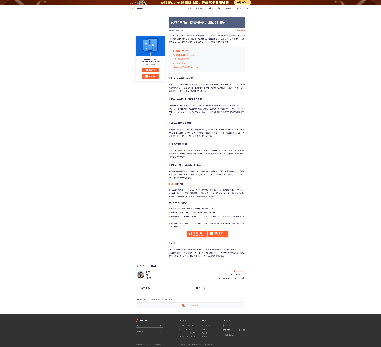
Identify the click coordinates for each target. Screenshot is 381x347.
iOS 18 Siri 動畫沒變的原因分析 (185, 55)
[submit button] (160, 326)
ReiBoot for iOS (150, 59)
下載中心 (210, 8)
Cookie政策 (158, 344)
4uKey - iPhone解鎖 (185, 329)
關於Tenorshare (207, 325)
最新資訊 (228, 8)
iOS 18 (182, 31)
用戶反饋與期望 (179, 63)
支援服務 (239, 8)
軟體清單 (199, 8)
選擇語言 (140, 331)
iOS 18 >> (147, 299)
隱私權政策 (139, 344)
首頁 (189, 8)
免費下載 (152, 70)
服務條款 (148, 344)
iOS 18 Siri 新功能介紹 (181, 51)
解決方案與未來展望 (181, 59)
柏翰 (170, 31)
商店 (219, 8)
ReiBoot (173, 184)
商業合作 (204, 333)
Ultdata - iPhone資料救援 (187, 336)
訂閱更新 (204, 336)
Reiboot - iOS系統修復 (186, 325)
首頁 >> (141, 299)
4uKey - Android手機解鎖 (187, 333)
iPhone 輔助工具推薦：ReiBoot (185, 67)
